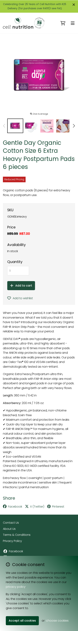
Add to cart (23, 285)
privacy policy (16, 587)
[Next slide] (73, 125)
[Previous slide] (4, 125)
